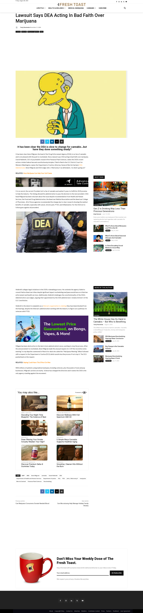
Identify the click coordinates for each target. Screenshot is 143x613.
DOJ (59, 478)
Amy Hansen (97, 214)
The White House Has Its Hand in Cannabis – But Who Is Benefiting (109, 320)
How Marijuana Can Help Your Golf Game (37, 173)
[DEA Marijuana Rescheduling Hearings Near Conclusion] (98, 338)
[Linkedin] (52, 142)
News (41, 31)
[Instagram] (66, 601)
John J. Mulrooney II (72, 478)
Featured (24, 31)
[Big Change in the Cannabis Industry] (98, 348)
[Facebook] (42, 142)
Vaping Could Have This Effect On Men (36, 362)
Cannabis (96, 205)
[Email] (57, 142)
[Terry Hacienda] (17, 27)
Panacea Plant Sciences (35, 481)
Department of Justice (49, 478)
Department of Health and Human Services (28, 478)
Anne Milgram (35, 475)
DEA (61, 475)
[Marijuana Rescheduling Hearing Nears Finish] (98, 358)
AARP (23, 475)
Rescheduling (48, 481)
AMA (28, 475)
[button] (124, 8)
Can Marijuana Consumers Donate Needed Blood (32, 503)
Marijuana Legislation (33, 31)
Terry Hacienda (25, 27)
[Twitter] (47, 142)
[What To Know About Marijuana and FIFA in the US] (98, 228)
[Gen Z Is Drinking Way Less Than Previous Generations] (110, 194)
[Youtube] (83, 601)
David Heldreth (53, 475)
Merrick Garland (21, 481)
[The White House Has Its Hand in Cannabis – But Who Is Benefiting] (110, 304)
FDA (63, 478)
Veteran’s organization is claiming (54, 306)
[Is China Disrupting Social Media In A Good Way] (98, 248)
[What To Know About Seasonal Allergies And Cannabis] (98, 238)
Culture (18, 31)
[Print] (62, 142)
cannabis (44, 475)
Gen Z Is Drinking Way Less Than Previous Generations (109, 209)
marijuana (83, 478)
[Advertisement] (71, 52)
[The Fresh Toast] (71, 4)
